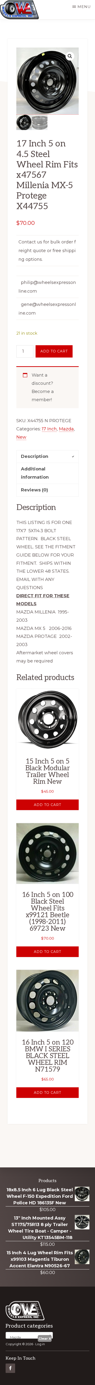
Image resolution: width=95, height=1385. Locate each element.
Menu (84, 6)
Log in (40, 1344)
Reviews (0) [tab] (34, 490)
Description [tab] (34, 456)
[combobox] (29, 1335)
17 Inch (49, 429)
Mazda (66, 429)
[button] (70, 56)
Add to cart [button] (47, 805)
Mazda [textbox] (14, 1337)
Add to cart (54, 351)
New (21, 437)
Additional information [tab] (35, 473)
